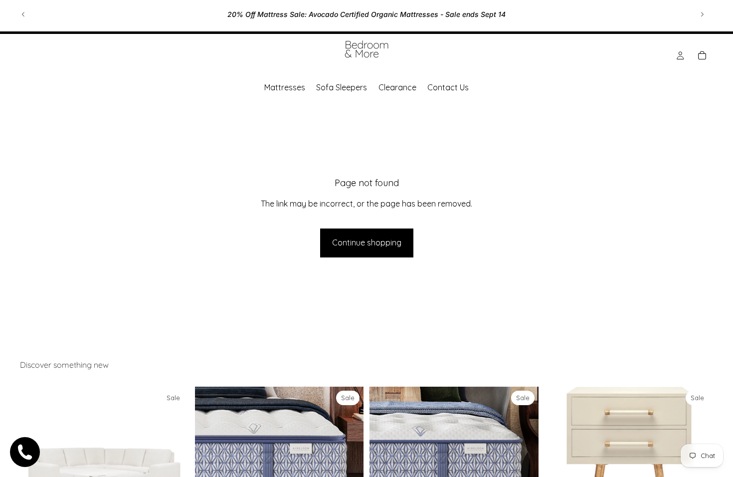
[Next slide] (702, 14)
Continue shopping (366, 242)
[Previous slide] (23, 14)
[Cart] (702, 55)
